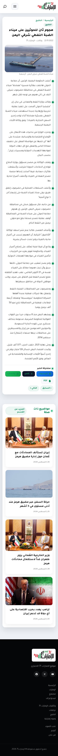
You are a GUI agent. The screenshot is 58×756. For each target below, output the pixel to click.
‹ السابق (46, 388)
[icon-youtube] (53, 674)
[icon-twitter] (45, 674)
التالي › (33, 388)
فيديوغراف (51, 698)
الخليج (39, 21)
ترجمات (52, 710)
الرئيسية (49, 21)
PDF (45, 381)
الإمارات (52, 690)
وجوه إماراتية (50, 719)
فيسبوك (43, 374)
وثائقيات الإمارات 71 (47, 706)
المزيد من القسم (19, 410)
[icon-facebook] (37, 674)
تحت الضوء (51, 726)
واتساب (11, 374)
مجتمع (52, 694)
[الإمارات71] (47, 6)
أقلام (53, 731)
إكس (26, 374)
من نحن (52, 735)
